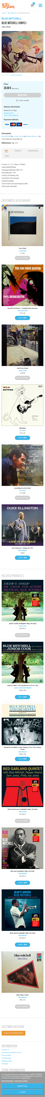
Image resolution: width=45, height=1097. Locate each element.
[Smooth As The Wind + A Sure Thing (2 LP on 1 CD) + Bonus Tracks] (22, 724)
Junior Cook (22, 626)
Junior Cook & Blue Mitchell (22, 688)
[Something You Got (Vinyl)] (22, 465)
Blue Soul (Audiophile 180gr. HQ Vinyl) (22, 871)
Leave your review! (16, 75)
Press (7, 156)
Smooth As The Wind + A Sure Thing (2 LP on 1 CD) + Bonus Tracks (22, 748)
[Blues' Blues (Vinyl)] (22, 972)
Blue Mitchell (12, 13)
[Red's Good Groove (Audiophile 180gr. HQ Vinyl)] (22, 786)
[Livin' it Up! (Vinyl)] (22, 345)
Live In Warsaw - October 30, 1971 (22, 548)
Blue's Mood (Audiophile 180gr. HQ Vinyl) (22, 933)
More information (8, 1081)
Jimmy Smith (22, 370)
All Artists (5, 1064)
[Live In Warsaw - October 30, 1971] (22, 525)
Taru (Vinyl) (22, 248)
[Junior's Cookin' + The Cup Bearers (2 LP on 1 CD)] (22, 662)
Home (4, 13)
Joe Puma (22, 430)
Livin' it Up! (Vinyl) (22, 368)
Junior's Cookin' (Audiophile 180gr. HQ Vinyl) (22, 623)
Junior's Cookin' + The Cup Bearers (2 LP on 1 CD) (22, 685)
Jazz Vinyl (6, 27)
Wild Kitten (22, 428)
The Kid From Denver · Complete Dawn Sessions (22, 308)
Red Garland (22, 811)
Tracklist (18, 151)
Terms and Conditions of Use (11, 1052)
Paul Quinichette (22, 310)
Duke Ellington (22, 550)
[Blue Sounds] (8, 6)
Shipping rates (9, 113)
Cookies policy (6, 1058)
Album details (33, 151)
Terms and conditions (11, 115)
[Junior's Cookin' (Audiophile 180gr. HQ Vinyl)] (22, 600)
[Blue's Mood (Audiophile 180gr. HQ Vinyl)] (22, 910)
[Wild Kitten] (22, 405)
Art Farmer (22, 490)
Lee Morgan (22, 251)
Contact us (5, 1050)
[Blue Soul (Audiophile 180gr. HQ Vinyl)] (22, 848)
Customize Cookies (21, 1081)
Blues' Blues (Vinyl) (22, 995)
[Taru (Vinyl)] (22, 225)
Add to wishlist (24, 100)
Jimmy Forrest (18, 136)
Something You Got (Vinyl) (22, 488)
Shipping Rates (7, 1061)
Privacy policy (6, 1055)
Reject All (22, 1086)
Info (6, 151)
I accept (22, 1092)
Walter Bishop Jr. (32, 136)
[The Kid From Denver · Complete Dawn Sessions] (22, 285)
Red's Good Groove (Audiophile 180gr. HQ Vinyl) (22, 809)
